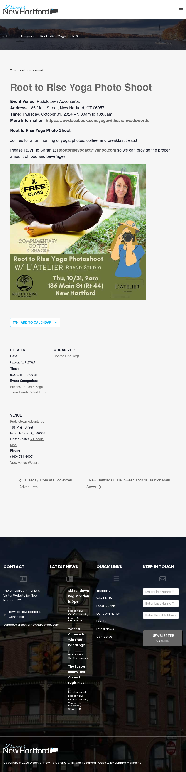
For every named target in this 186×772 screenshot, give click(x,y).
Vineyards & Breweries (75, 704)
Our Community (78, 614)
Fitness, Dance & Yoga (26, 386)
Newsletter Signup (163, 638)
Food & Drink (105, 606)
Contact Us (104, 637)
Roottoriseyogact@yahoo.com (86, 150)
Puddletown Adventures (27, 421)
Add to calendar (36, 322)
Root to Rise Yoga (67, 356)
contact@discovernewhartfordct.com (31, 625)
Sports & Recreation (75, 619)
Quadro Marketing (128, 762)
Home (14, 36)
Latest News (76, 611)
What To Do (38, 392)
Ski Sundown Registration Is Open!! (78, 596)
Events (29, 36)
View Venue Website (24, 462)
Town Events (19, 392)
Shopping (103, 590)
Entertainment (77, 692)
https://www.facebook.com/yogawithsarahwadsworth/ (97, 120)
